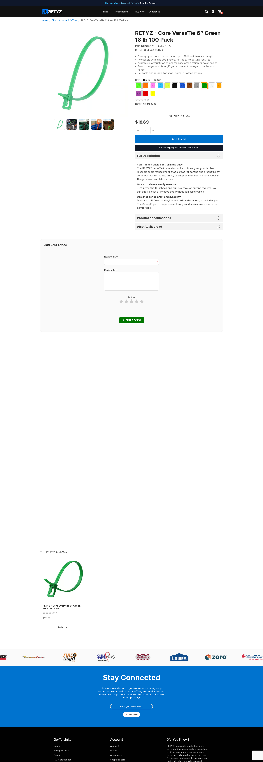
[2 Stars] (126, 301)
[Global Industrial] (250, 657)
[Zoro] (213, 657)
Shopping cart (117, 759)
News (57, 755)
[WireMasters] (140, 657)
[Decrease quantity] (138, 130)
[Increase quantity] (153, 130)
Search (57, 746)
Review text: (111, 270)
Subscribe (132, 714)
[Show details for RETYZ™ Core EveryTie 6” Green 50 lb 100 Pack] (63, 579)
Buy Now (139, 11)
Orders (113, 750)
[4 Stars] (137, 301)
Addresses (116, 755)
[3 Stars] (131, 301)
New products (61, 750)
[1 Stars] (121, 301)
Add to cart (179, 139)
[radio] (138, 85)
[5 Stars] (142, 301)
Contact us (154, 11)
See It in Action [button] (148, 3)
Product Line (122, 11)
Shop (105, 11)
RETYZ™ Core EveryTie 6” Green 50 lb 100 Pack (62, 607)
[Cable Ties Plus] (104, 657)
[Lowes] (177, 657)
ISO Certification (62, 759)
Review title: (111, 256)
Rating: (131, 297)
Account (114, 746)
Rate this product (145, 103)
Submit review (131, 320)
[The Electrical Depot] (30, 657)
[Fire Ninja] (67, 657)
